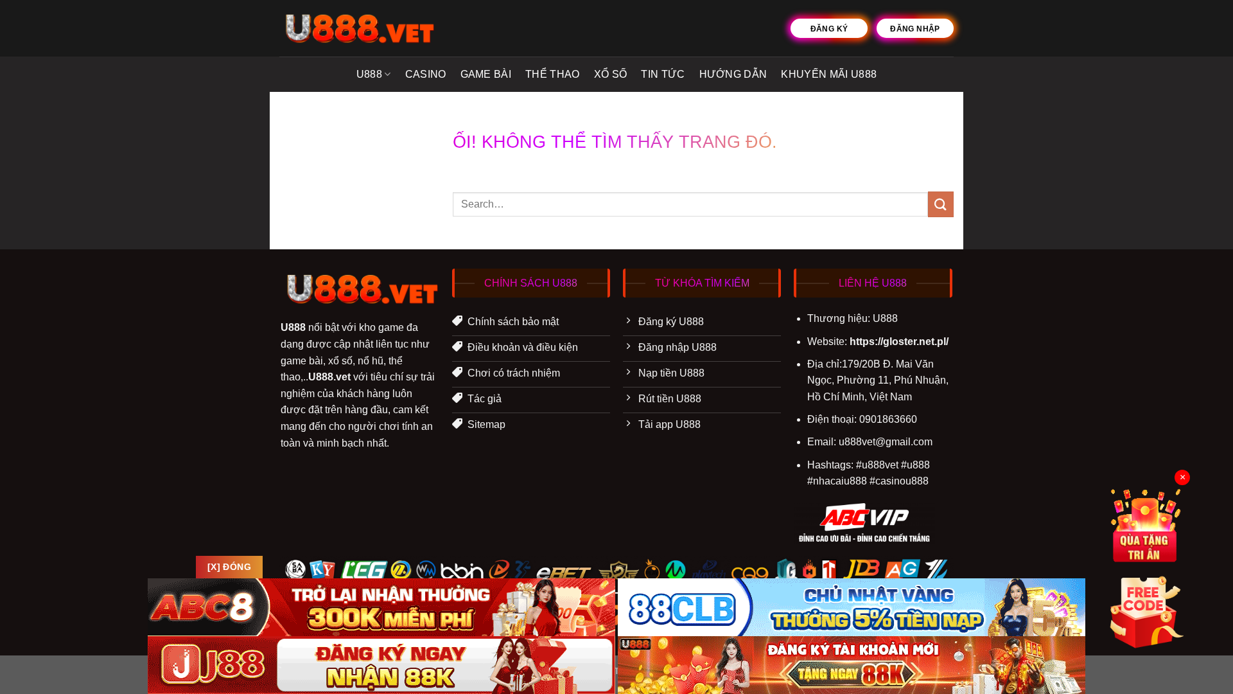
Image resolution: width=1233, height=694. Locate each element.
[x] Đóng (229, 567)
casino (425, 74)
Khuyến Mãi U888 (829, 74)
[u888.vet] (357, 28)
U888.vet (329, 376)
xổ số (610, 74)
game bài (486, 74)
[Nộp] (941, 204)
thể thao (552, 74)
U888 (369, 74)
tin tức (663, 74)
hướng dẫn (733, 74)
